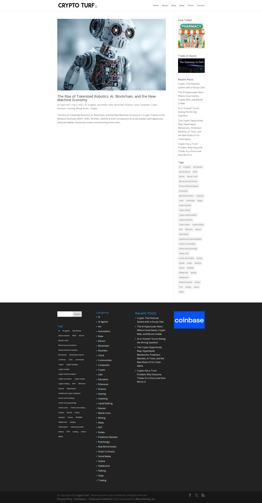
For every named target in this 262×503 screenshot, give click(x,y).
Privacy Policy (64, 499)
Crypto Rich (65, 104)
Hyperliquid (183, 234)
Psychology (104, 441)
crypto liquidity (185, 205)
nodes (189, 263)
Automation (102, 104)
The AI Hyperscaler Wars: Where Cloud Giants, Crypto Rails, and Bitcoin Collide (151, 330)
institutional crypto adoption (190, 239)
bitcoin (181, 176)
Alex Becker (197, 167)
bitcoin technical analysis (188, 186)
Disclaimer (80, 499)
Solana (181, 268)
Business (129, 104)
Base (111, 104)
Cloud (136, 104)
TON (181, 287)
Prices (190, 6)
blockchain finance (186, 196)
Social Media (104, 456)
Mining (79, 108)
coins (181, 200)
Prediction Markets (108, 437)
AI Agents (92, 104)
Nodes (86, 108)
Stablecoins (183, 272)
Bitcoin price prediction (188, 181)
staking (193, 272)
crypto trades (184, 224)
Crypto (154, 104)
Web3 (181, 292)
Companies (145, 104)
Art (99, 326)
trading (188, 287)
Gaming (102, 393)
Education (103, 379)
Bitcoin (101, 340)
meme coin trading (186, 258)
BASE (195, 172)
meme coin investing (187, 244)
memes (199, 258)
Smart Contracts (106, 451)
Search (77, 314)
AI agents (186, 167)
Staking (102, 470)
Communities (105, 360)
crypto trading (197, 224)
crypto (199, 200)
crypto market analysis (188, 215)
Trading (93, 108)
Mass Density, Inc (145, 499)
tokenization (184, 277)
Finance (102, 389)
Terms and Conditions (100, 499)
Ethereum (61, 108)
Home (156, 6)
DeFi (181, 229)
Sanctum (198, 263)
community (190, 200)
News (101, 422)
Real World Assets (107, 446)
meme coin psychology (188, 248)
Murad (181, 263)
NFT (100, 427)
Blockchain (119, 104)
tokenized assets (185, 282)
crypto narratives (185, 220)
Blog (174, 6)
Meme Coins (104, 413)
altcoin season (184, 172)
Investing (71, 108)
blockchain (183, 191)
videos (196, 287)
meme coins (184, 253)
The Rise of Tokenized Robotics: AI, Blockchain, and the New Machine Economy (106, 98)
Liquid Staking (105, 403)
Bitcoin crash (192, 176)
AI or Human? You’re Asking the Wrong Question (188, 112)
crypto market (184, 210)
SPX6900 (190, 268)
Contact (201, 6)
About (165, 6)
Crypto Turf (82, 495)
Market (102, 408)
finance (198, 229)
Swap (181, 6)
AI (86, 104)
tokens (197, 282)
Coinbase (200, 196)
